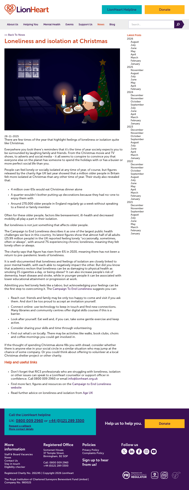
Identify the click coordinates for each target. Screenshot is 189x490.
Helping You (30, 24)
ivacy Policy (92, 450)
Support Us (85, 24)
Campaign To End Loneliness (72, 289)
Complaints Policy (93, 453)
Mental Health (51, 24)
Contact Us (11, 460)
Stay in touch (12, 463)
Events (69, 24)
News (100, 24)
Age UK (88, 393)
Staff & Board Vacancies (18, 454)
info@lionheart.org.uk (83, 378)
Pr (83, 450)
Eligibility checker (14, 467)
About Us (12, 24)
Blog (112, 24)
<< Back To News (14, 34)
